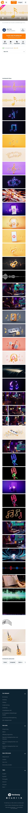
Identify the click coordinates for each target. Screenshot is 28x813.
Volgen (22, 30)
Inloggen (20, 2)
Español (4, 796)
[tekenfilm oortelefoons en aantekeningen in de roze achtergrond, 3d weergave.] (13, 357)
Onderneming (5, 725)
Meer (3, 807)
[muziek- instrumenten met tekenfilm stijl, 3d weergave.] (13, 452)
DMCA (3, 751)
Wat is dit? (16, 48)
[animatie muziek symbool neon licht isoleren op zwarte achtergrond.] (13, 534)
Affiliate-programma (7, 754)
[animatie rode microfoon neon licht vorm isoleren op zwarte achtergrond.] (13, 493)
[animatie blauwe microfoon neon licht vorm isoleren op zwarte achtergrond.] (13, 479)
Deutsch (4, 801)
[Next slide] (22, 682)
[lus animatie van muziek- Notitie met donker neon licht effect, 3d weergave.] (13, 126)
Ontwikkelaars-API (6, 730)
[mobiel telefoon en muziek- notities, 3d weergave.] (13, 235)
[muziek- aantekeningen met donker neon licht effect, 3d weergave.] (13, 181)
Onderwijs (5, 727)
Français (4, 804)
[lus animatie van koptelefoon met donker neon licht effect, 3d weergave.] (13, 384)
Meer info (6, 51)
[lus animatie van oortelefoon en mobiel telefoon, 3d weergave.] (13, 208)
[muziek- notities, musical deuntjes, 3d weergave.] (13, 194)
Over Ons (4, 782)
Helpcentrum (5, 776)
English (4, 793)
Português (5, 799)
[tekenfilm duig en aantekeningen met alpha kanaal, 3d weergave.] (13, 642)
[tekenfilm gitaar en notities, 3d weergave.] (13, 655)
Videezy (4, 722)
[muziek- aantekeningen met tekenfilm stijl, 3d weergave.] (13, 154)
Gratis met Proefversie (14, 36)
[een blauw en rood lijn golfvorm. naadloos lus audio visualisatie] (13, 588)
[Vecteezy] (2, 2)
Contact (4, 779)
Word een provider (7, 784)
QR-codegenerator (7, 740)
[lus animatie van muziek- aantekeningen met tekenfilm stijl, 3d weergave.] (13, 86)
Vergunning (5, 749)
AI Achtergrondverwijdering (9, 737)
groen (5, 682)
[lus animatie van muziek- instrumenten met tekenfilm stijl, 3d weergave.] (13, 316)
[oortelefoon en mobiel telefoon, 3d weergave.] (13, 574)
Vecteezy (4, 719)
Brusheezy (5, 717)
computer (12, 682)
